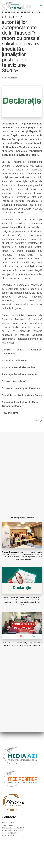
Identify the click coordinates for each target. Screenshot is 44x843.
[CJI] (14, 6)
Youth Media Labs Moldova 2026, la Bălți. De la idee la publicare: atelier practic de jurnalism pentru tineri (22, 644)
